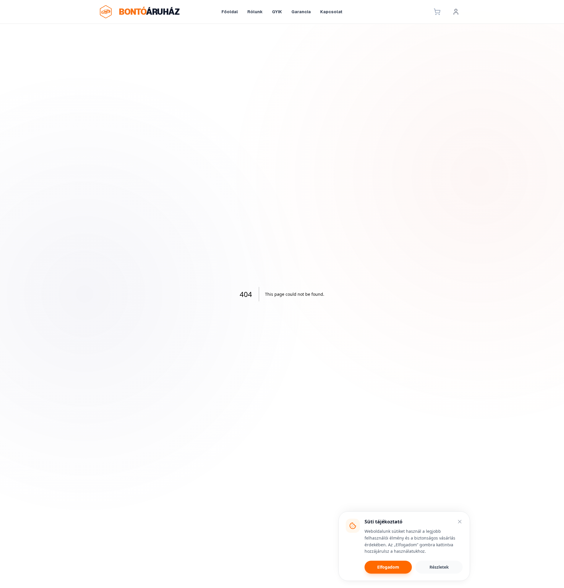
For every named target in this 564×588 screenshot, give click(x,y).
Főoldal (229, 11)
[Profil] (456, 12)
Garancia (301, 11)
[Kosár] (437, 12)
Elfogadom (388, 567)
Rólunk (255, 11)
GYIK (277, 11)
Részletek (439, 567)
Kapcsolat (331, 11)
